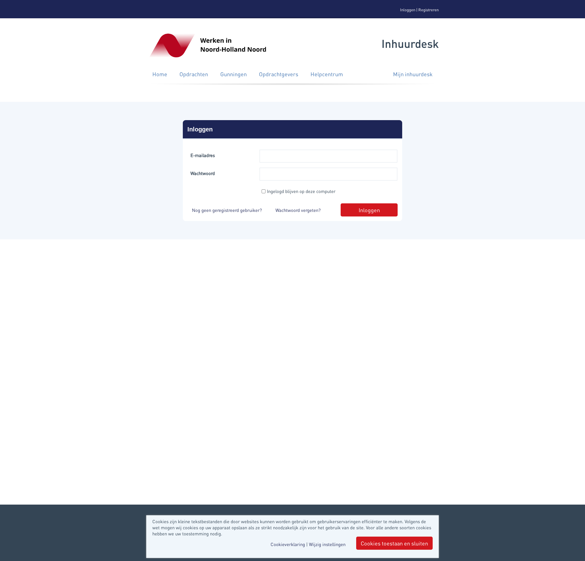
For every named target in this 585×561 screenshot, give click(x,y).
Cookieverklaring (288, 544)
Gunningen (233, 73)
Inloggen (407, 9)
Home (159, 73)
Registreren (428, 9)
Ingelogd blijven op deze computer (301, 191)
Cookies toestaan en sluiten (394, 543)
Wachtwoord (202, 173)
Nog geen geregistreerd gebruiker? (227, 210)
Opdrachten (193, 73)
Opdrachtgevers (278, 73)
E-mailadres (202, 155)
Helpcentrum (326, 73)
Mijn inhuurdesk (413, 73)
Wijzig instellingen (327, 544)
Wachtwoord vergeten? (298, 210)
